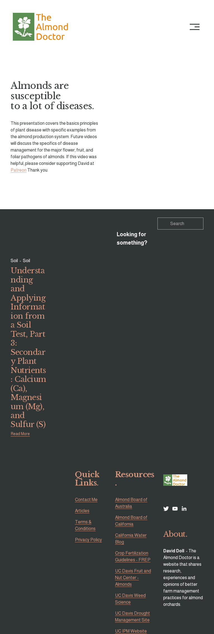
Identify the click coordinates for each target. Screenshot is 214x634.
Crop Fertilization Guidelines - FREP (132, 556)
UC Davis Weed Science (130, 598)
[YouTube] (175, 508)
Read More (20, 433)
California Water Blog (131, 538)
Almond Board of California (131, 520)
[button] (155, 108)
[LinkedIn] (184, 508)
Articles (82, 510)
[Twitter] (166, 508)
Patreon (18, 170)
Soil (14, 260)
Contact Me (86, 499)
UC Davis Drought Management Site (132, 616)
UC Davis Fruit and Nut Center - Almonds (133, 578)
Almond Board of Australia (131, 503)
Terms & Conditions (85, 525)
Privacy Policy (88, 539)
